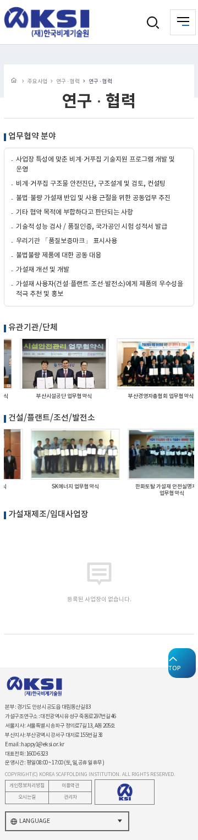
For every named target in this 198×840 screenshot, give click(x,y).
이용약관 (70, 786)
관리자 (70, 797)
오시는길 (27, 797)
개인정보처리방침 (27, 786)
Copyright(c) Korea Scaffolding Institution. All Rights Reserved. (90, 775)
